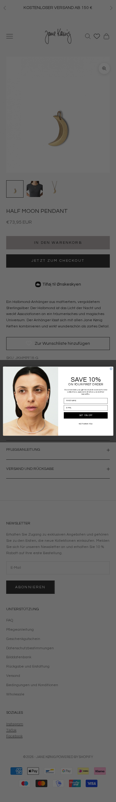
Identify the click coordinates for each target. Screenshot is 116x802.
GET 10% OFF (85, 415)
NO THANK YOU (85, 423)
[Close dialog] (111, 369)
